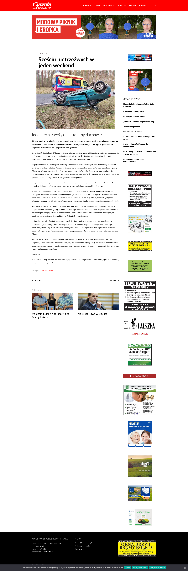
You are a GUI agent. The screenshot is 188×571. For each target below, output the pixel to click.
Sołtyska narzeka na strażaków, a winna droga (139, 137)
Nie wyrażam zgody (140, 567)
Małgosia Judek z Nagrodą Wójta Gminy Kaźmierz (138, 105)
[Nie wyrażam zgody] (185, 568)
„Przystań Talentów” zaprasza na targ (138, 121)
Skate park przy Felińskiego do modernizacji (135, 145)
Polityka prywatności (157, 567)
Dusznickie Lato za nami (133, 131)
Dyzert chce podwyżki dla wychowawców (133, 160)
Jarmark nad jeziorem (131, 126)
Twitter (51, 271)
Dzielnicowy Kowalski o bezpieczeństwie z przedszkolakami (139, 153)
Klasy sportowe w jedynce (133, 112)
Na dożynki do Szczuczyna (134, 116)
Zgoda (127, 567)
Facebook (44, 271)
